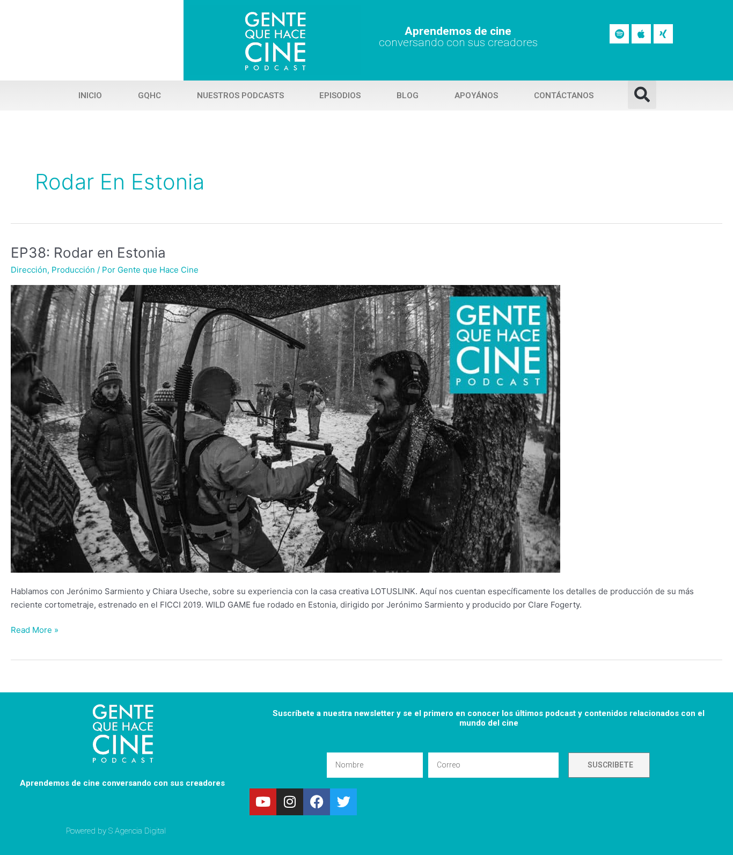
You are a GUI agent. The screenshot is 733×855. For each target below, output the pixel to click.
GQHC (149, 95)
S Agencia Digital (137, 831)
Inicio (90, 95)
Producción (73, 270)
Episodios (340, 95)
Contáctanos (563, 95)
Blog (408, 95)
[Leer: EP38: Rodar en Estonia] (285, 428)
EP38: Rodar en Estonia (88, 252)
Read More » (34, 629)
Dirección (29, 270)
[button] (642, 95)
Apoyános (476, 95)
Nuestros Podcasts (240, 95)
